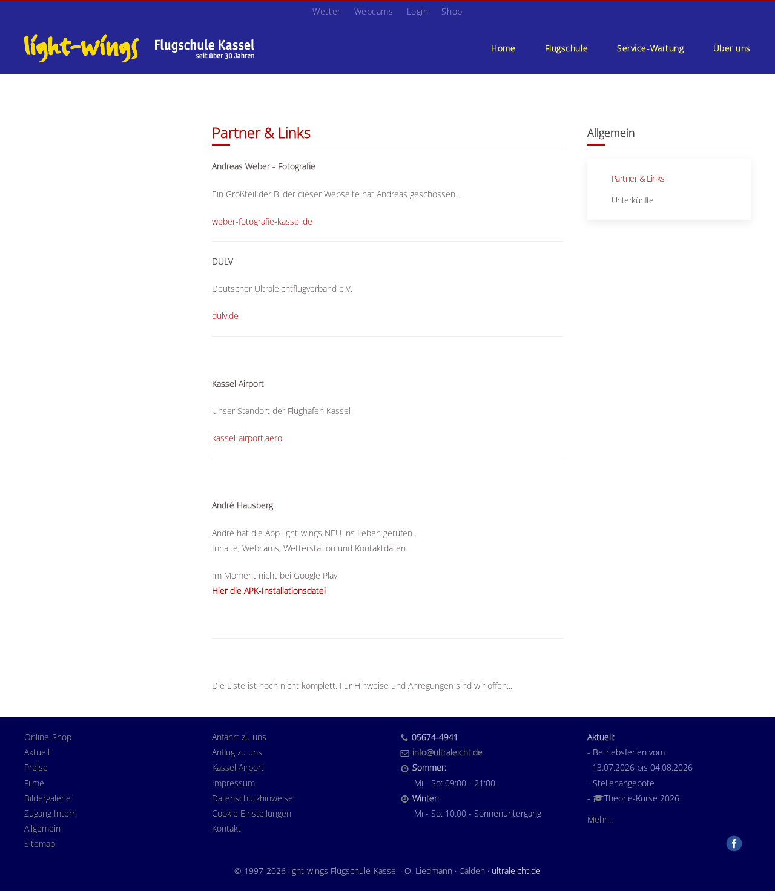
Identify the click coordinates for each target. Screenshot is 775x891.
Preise (36, 767)
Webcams (374, 11)
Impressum (233, 783)
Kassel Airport (238, 767)
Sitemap (39, 843)
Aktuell (37, 752)
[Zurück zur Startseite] (139, 48)
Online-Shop (47, 737)
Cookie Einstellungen (251, 813)
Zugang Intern (50, 813)
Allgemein (42, 828)
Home (503, 48)
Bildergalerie (47, 798)
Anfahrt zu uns (239, 737)
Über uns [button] (732, 48)
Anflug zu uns (237, 752)
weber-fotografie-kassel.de (262, 221)
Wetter (326, 11)
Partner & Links (638, 178)
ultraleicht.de (516, 870)
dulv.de (225, 315)
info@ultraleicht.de (447, 752)
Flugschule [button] (567, 48)
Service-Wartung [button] (650, 48)
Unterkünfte (633, 200)
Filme (34, 783)
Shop (451, 11)
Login (418, 11)
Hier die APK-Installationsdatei (269, 590)
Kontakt (226, 828)
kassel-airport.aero (247, 438)
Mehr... (600, 819)
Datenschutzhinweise (252, 798)
